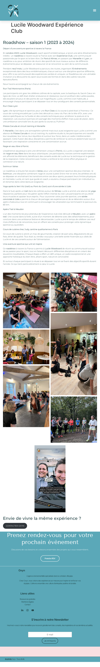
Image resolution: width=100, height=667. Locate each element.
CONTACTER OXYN (15, 526)
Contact (27, 604)
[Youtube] (33, 610)
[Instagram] (27, 610)
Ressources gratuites (27, 599)
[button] (94, 10)
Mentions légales (27, 602)
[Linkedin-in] (22, 610)
